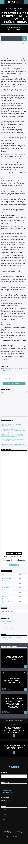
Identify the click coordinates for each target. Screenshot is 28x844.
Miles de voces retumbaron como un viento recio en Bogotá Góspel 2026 (13, 443)
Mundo (20, 8)
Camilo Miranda (5, 666)
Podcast (4, 817)
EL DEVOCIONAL (7, 578)
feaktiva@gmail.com (7, 625)
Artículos (8, 8)
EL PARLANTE (6, 587)
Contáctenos (5, 639)
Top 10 (4, 811)
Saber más (3, 801)
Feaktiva (18, 27)
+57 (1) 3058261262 (7, 623)
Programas (5, 814)
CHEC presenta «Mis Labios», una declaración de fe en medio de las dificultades (12, 424)
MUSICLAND (5, 574)
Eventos (4, 812)
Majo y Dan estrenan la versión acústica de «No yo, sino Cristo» (14, 747)
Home (4, 831)
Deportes (5, 816)
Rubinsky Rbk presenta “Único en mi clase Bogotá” (14, 680)
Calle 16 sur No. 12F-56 (8, 792)
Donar (4, 819)
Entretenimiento (6, 694)
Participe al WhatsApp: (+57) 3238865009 (12, 637)
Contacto (12, 832)
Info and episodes (14, 564)
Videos (5, 832)
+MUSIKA (4, 583)
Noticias (4, 809)
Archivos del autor (14, 383)
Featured (15, 8)
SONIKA (4, 596)
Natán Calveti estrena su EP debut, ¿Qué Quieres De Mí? (12, 440)
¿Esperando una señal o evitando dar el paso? (14, 657)
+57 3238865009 (6, 788)
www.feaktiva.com (7, 785)
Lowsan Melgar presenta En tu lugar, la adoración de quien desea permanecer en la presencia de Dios (13, 429)
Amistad (9, 370)
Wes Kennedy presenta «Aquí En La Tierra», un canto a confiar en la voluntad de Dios (14, 729)
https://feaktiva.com (7, 621)
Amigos (4, 370)
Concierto (4, 672)
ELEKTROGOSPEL (7, 601)
